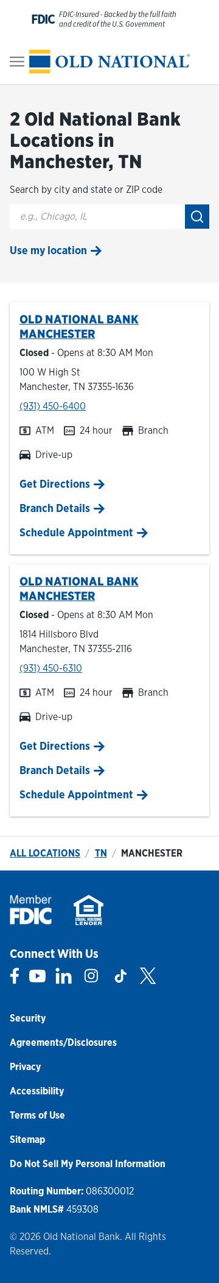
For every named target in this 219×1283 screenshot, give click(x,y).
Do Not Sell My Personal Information (87, 1164)
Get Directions (54, 483)
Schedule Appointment (76, 532)
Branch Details (54, 508)
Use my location (48, 250)
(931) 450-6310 (50, 668)
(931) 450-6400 (52, 406)
